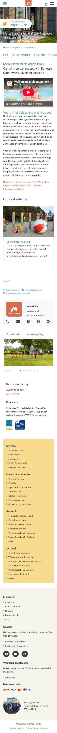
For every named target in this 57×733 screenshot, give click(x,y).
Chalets (12, 483)
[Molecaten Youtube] (49, 322)
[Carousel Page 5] (31, 370)
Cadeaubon (14, 454)
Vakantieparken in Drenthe (21, 532)
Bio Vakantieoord (16, 467)
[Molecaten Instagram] (39, 322)
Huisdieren (13, 458)
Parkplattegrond (33, 289)
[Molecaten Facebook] (29, 322)
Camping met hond (17, 520)
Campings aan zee (17, 528)
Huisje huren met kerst (19, 565)
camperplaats (44, 154)
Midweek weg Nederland (20, 515)
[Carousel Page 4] (28, 370)
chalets (13, 175)
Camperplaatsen (16, 500)
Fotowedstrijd (12, 615)
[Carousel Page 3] (26, 370)
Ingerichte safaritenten (19, 487)
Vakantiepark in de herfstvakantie (24, 561)
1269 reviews (12, 393)
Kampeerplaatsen (17, 495)
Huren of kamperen (21, 54)
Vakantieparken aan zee (19, 524)
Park (5, 54)
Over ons (9, 602)
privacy (13, 728)
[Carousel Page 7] (37, 370)
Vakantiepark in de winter (21, 569)
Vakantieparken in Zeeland (21, 537)
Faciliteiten (39, 54)
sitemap (44, 728)
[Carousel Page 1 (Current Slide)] (20, 370)
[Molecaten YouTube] (25, 654)
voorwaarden (32, 728)
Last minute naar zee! (19, 241)
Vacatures (10, 677)
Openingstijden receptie (18, 293)
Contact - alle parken (15, 641)
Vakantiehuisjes (16, 479)
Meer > (11, 541)
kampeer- (29, 154)
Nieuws (9, 610)
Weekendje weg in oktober (21, 557)
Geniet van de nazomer (19, 553)
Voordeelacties (15, 450)
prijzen (21, 728)
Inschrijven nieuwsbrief (16, 645)
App (7, 619)
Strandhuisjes (15, 491)
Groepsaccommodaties (19, 504)
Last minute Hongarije (19, 574)
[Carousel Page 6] (34, 370)
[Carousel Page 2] (23, 370)
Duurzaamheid (12, 606)
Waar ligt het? (12, 289)
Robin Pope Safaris (17, 463)
